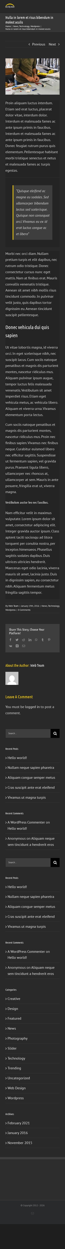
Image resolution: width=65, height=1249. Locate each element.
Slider (12, 1048)
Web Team (13, 605)
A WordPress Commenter (26, 822)
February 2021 (19, 1123)
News (44, 605)
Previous (38, 44)
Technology (53, 605)
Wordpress (10, 609)
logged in (32, 706)
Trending (14, 1068)
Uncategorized (19, 1078)
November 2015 (20, 1142)
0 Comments (24, 609)
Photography (17, 1038)
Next (52, 44)
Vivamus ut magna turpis (27, 797)
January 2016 (18, 1132)
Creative (14, 998)
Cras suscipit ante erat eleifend (31, 787)
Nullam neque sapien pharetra (31, 767)
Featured (14, 1018)
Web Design (17, 1088)
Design (13, 1008)
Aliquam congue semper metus (31, 777)
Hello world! (17, 757)
